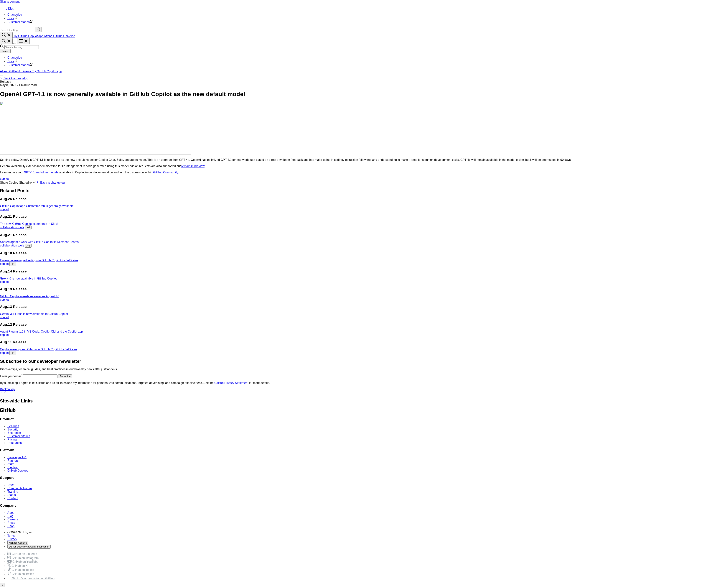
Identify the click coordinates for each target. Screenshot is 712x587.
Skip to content (9, 1)
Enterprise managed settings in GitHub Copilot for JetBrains (39, 260)
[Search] (38, 29)
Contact (12, 498)
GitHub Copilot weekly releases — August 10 (29, 296)
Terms (11, 535)
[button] (18, 182)
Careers (12, 519)
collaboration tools (12, 227)
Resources (14, 442)
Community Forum (19, 488)
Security (12, 429)
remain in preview (193, 166)
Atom (10, 464)
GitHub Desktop (17, 470)
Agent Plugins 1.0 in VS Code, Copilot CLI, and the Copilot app (41, 331)
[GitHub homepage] (3, 8)
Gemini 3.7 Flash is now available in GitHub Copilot (34, 313)
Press (11, 522)
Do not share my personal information (29, 546)
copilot (4, 178)
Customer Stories (18, 436)
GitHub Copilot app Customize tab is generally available (37, 206)
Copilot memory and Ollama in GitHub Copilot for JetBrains (38, 349)
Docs (10, 61)
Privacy (12, 539)
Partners (13, 460)
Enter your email (11, 376)
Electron (12, 467)
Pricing (12, 439)
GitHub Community (165, 172)
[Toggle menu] (23, 41)
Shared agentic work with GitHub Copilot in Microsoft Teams (39, 242)
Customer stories (18, 65)
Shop (10, 526)
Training (12, 491)
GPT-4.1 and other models (41, 172)
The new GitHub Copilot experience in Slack (29, 223)
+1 (28, 227)
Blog (11, 8)
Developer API (17, 457)
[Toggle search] (6, 35)
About (11, 512)
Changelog (14, 57)
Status (11, 494)
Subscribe (65, 376)
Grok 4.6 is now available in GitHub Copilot (28, 278)
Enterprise (14, 432)
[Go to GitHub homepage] (8, 411)
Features (13, 426)
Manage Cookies (18, 542)
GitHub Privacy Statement (231, 382)
